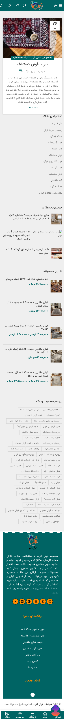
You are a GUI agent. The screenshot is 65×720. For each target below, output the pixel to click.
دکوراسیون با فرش (52, 437)
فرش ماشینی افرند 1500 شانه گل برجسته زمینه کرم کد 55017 (27, 374)
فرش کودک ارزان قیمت (50, 488)
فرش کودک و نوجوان (28, 493)
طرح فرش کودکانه (52, 460)
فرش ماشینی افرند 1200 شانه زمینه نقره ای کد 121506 (26, 350)
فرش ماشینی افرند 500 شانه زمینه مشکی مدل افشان (27, 304)
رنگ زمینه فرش (16, 449)
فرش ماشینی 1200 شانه (32, 636)
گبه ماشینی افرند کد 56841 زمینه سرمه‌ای (26, 279)
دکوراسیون (56, 124)
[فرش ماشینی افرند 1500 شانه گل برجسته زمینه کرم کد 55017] (56, 380)
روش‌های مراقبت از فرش (49, 454)
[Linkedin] (22, 602)
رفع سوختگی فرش (52, 449)
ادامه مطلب (32, 107)
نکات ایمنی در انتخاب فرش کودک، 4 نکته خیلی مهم (27, 251)
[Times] (15, 602)
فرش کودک (56, 168)
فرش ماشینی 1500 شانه (32, 629)
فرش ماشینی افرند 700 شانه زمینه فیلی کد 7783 (26, 327)
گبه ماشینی (56, 180)
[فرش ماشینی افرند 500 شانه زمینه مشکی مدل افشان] (56, 310)
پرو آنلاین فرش (32, 655)
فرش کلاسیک (40, 482)
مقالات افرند (18, 57)
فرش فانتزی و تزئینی (52, 161)
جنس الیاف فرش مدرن (19, 421)
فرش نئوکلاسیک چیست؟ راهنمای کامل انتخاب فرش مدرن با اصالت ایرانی (29, 217)
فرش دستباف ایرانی (34, 465)
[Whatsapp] (43, 602)
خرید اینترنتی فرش (51, 426)
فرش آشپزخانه (55, 143)
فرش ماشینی (55, 174)
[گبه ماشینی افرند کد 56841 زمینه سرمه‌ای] (56, 286)
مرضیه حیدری (38, 71)
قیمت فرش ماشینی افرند (49, 504)
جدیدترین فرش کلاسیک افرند (47, 421)
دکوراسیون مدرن (32, 437)
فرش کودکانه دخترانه (25, 488)
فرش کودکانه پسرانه (51, 493)
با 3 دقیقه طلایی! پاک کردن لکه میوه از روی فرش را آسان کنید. (16, 235)
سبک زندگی (56, 136)
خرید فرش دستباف (32, 64)
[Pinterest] (29, 602)
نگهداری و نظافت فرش (50, 193)
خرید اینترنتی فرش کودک (27, 426)
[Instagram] (50, 602)
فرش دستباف (29, 57)
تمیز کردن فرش (53, 415)
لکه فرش (29, 504)
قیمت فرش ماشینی (32, 642)
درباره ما (32, 668)
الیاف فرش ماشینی (52, 409)
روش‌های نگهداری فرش (24, 454)
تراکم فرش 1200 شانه (29, 409)
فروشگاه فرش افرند (42, 704)
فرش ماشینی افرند (52, 471)
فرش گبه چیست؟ (52, 499)
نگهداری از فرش (53, 521)
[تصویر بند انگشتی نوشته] (56, 219)
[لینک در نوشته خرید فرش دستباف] (32, 38)
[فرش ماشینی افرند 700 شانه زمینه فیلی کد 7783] (56, 333)
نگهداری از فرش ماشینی (31, 521)
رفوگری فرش (33, 449)
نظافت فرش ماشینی (51, 516)
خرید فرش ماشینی (30, 432)
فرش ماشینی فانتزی (30, 471)
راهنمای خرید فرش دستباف (26, 443)
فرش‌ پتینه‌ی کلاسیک (30, 499)
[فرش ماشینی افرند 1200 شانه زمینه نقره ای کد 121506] (56, 356)
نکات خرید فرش (30, 516)
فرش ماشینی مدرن (52, 476)
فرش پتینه (57, 149)
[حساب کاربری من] (24, 5)
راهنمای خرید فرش (44, 57)
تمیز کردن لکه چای (33, 415)
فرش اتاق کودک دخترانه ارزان (26, 460)
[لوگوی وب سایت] (36, 5)
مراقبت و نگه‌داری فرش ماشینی (21, 510)
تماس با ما (32, 661)
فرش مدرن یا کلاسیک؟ (29, 476)
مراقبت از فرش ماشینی (50, 510)
